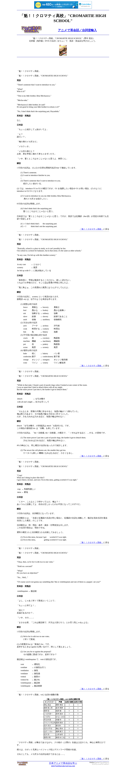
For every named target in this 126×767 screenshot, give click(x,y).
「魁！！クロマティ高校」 (91, 229)
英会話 (91, 762)
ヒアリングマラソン (103, 762)
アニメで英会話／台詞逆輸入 (77, 30)
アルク (96, 762)
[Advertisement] (63, 63)
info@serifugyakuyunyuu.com (63, 766)
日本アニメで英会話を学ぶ (63, 763)
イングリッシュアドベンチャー (100, 764)
